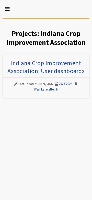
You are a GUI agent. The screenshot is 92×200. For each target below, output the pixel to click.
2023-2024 (65, 84)
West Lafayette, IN (46, 89)
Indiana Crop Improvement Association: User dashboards (46, 67)
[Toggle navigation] (7, 9)
